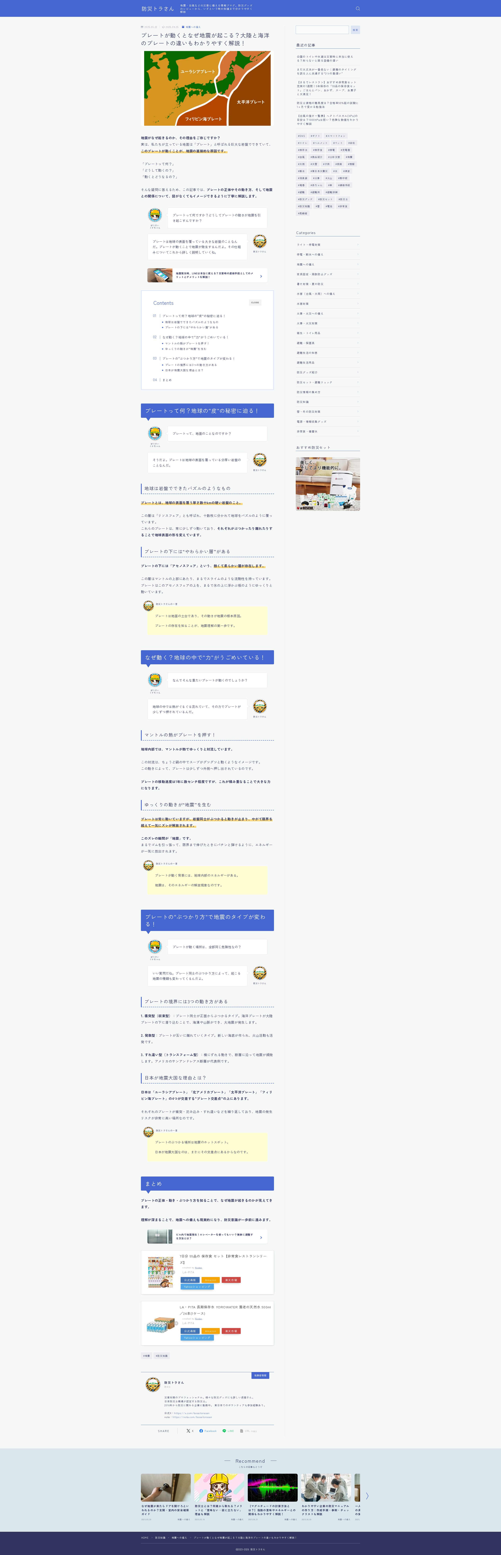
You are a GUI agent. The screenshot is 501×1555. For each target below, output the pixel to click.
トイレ (303, 142)
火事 (317, 178)
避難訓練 (332, 192)
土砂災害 (335, 157)
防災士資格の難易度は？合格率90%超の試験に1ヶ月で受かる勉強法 (328, 105)
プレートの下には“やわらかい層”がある (192, 327)
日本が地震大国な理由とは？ (184, 370)
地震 (349, 157)
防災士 (344, 199)
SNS (302, 135)
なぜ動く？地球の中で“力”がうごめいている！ (195, 337)
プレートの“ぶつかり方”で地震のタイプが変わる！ (198, 358)
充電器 (346, 150)
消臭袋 (303, 178)
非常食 (344, 206)
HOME (145, 1537)
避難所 (316, 192)
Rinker (198, 1267)
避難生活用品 (306, 362)
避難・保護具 (306, 343)
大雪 (314, 164)
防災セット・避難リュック (314, 382)
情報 (352, 164)
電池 (329, 206)
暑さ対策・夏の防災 (310, 284)
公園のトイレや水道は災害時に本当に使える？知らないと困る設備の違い (325, 58)
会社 (352, 142)
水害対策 (303, 304)
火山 (329, 178)
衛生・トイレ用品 (309, 333)
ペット (339, 142)
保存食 (319, 150)
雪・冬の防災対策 (309, 411)
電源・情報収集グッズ (312, 421)
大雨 (302, 164)
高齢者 (303, 213)
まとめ (167, 380)
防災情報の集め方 (309, 392)
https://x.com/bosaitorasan (192, 1413)
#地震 (146, 1355)
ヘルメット (321, 142)
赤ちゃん (317, 185)
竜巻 (302, 185)
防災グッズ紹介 (307, 372)
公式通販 (190, 1280)
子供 (327, 164)
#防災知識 (162, 1355)
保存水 (303, 150)
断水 (302, 171)
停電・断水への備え (310, 254)
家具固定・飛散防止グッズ (314, 274)
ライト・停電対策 (309, 245)
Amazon (210, 1280)
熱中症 (344, 178)
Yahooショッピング (197, 1287)
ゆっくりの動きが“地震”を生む (186, 349)
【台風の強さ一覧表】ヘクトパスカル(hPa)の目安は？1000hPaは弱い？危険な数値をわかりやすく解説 (328, 120)
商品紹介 (317, 157)
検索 (355, 29)
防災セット (326, 199)
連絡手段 (345, 185)
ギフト (316, 135)
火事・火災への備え (310, 313)
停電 (332, 150)
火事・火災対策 (307, 323)
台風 (302, 157)
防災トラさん (157, 9)
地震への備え (193, 27)
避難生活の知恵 (307, 353)
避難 (302, 192)
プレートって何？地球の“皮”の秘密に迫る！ (194, 316)
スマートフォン (336, 135)
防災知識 (305, 206)
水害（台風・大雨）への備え (316, 294)
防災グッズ (306, 199)
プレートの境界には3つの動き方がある (191, 365)
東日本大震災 (320, 171)
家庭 (339, 164)
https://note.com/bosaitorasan (192, 1417)
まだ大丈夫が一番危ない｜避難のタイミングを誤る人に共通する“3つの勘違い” (326, 71)
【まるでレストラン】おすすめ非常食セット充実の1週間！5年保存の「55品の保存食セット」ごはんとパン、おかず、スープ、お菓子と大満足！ (326, 88)
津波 (347, 171)
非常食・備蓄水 (307, 431)
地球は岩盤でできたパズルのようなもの (192, 322)
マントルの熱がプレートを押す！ (187, 343)
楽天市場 (231, 1280)
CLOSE (255, 302)
